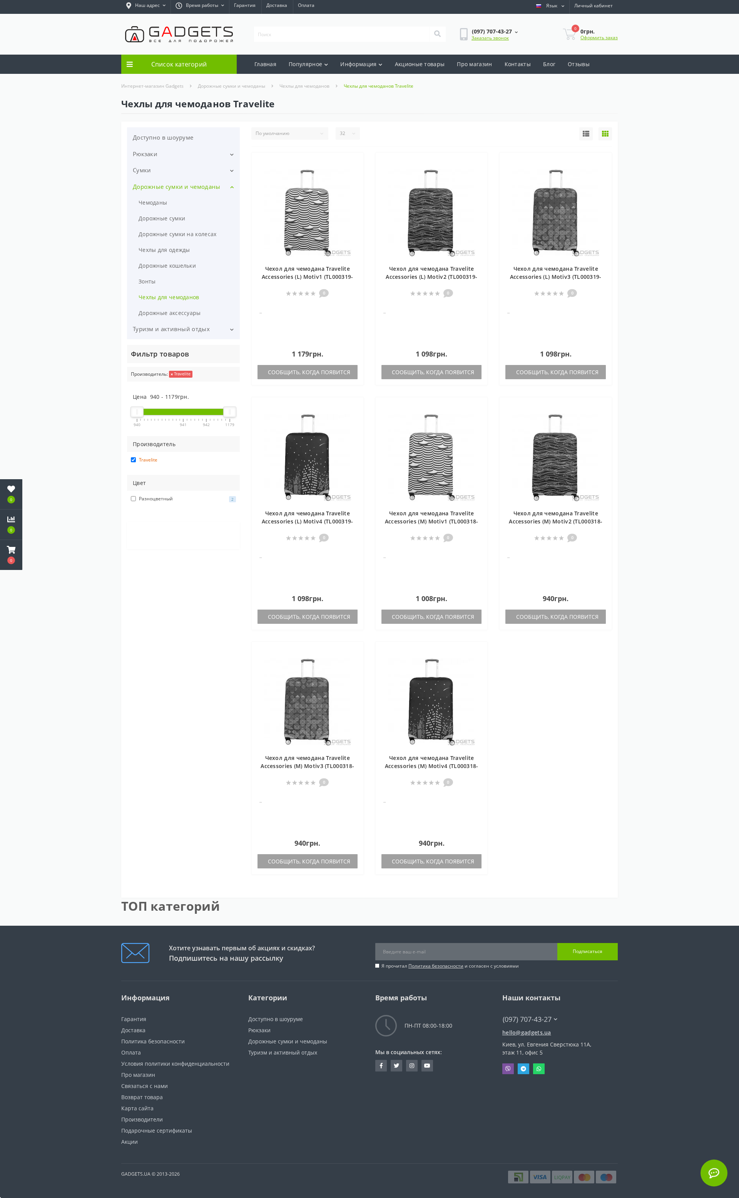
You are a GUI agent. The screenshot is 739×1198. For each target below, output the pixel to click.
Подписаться (587, 951)
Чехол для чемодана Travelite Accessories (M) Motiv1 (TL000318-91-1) (431, 521)
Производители (142, 1119)
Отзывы (579, 64)
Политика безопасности (435, 966)
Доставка (276, 5)
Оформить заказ (599, 37)
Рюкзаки (145, 154)
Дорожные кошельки (167, 265)
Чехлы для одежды (164, 249)
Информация (358, 64)
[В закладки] (354, 163)
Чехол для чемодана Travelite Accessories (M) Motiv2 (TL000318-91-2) (555, 521)
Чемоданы (153, 202)
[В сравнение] (354, 174)
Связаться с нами (144, 1086)
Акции (129, 1141)
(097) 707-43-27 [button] (527, 1019)
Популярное (305, 64)
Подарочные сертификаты (156, 1130)
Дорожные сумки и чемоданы (231, 86)
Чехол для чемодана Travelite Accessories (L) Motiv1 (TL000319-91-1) (307, 276)
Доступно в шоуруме (163, 137)
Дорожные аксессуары (170, 313)
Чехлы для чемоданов (304, 86)
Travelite (182, 374)
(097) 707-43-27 (523, 1008)
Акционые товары (420, 64)
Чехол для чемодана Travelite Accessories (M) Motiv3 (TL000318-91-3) (307, 766)
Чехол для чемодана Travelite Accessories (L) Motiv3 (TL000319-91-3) (556, 276)
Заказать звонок (490, 38)
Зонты (147, 281)
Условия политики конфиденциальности (175, 1063)
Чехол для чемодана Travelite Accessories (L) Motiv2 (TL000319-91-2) (431, 276)
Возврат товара (142, 1097)
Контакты (518, 64)
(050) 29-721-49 (523, 1026)
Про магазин (474, 64)
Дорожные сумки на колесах (178, 234)
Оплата (306, 5)
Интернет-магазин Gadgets (152, 86)
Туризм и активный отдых (171, 329)
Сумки (142, 170)
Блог (549, 64)
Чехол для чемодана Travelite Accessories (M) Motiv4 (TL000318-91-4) (431, 766)
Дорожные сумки (162, 218)
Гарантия (245, 5)
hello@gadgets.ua (526, 1032)
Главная (265, 64)
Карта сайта (137, 1108)
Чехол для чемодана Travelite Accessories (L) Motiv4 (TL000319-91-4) (307, 521)
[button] (146, 7)
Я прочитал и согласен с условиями (450, 966)
